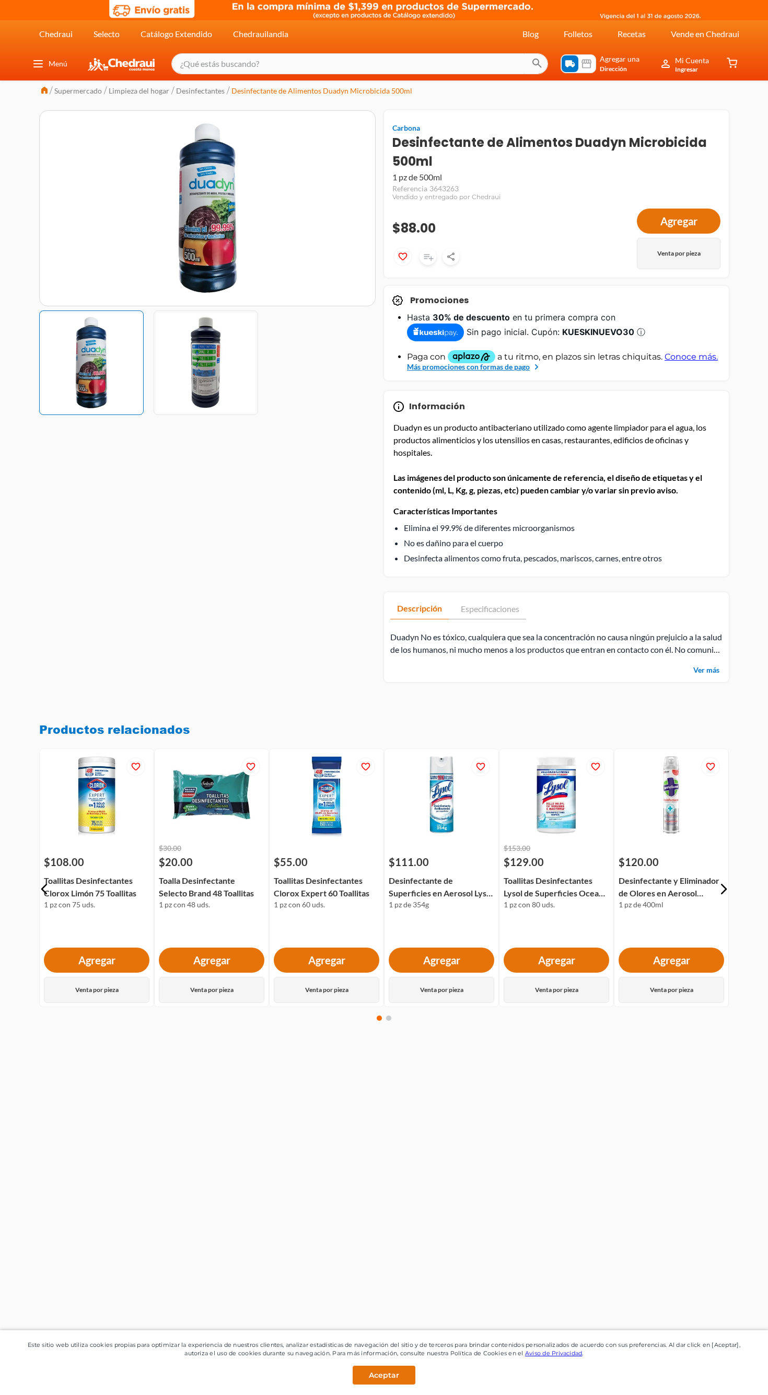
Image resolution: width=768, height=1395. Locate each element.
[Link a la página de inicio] (44, 91)
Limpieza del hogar (139, 90)
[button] (44, 889)
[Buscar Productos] (537, 64)
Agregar (678, 221)
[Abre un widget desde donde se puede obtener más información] (725, 1377)
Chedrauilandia (260, 34)
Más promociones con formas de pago (468, 366)
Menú (58, 63)
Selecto (107, 34)
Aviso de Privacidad (554, 1353)
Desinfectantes (200, 90)
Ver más (706, 669)
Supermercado (78, 90)
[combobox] (359, 63)
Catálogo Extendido (176, 34)
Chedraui (56, 34)
